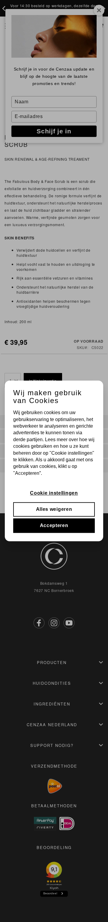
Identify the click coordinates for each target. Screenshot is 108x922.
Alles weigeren (54, 509)
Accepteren (54, 525)
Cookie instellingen (54, 493)
